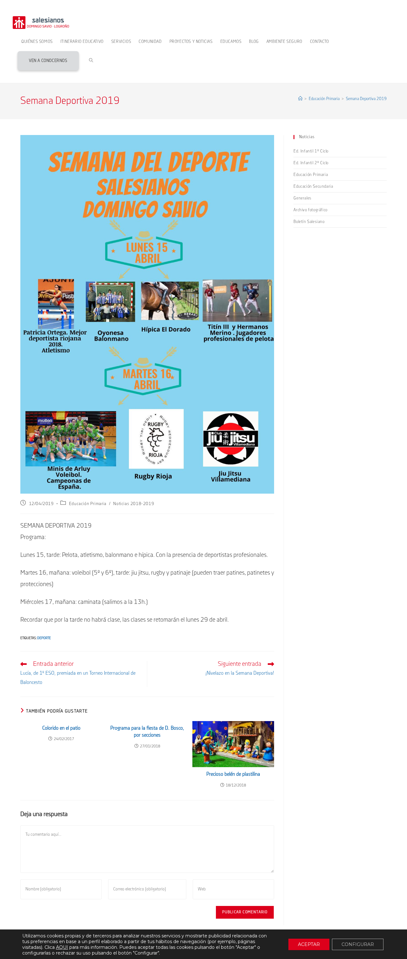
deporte (44, 638)
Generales (302, 198)
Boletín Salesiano (308, 222)
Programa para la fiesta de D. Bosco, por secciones (147, 732)
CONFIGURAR (357, 944)
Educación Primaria (88, 504)
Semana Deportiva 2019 (366, 99)
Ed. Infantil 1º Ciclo (310, 151)
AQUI (62, 947)
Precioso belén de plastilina (233, 774)
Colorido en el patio (61, 728)
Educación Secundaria (313, 186)
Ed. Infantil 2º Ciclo (310, 163)
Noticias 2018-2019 (133, 504)
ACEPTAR (309, 944)
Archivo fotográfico (310, 210)
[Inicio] (300, 99)
